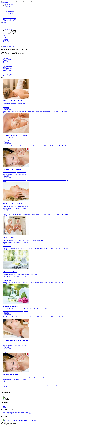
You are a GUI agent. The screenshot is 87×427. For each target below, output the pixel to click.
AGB (4, 406)
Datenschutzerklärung (19, 404)
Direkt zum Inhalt (4, 2)
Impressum (17, 413)
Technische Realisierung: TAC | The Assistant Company (18, 425)
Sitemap (4, 407)
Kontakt (16, 412)
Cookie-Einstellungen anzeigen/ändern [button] (8, 423)
